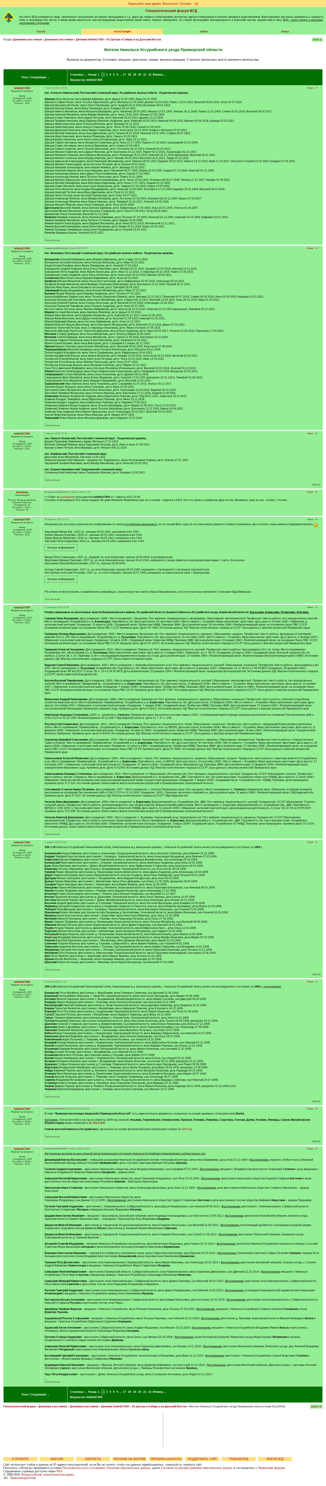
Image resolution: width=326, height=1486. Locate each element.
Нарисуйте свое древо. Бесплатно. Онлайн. (160, 3)
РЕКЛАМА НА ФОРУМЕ (129, 1459)
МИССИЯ (57, 1459)
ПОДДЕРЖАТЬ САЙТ (202, 1459)
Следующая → (39, 77)
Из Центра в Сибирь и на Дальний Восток (134, 39)
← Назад (90, 74)
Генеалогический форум (19, 1406)
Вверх (310, 88)
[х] (196, 3)
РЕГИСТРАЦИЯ (122, 31)
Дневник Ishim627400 (90, 39)
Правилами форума (271, 1468)
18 (129, 74)
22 (149, 74)
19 (134, 74)
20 (139, 74)
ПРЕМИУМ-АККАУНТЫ (165, 1459)
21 (144, 74)
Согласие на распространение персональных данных (197, 1468)
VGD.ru (41, 31)
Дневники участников (27, 39)
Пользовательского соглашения (83, 1468)
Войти (204, 31)
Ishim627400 (94, 79)
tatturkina (22, 492)
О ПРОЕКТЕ (20, 1459)
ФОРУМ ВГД (275, 1459)
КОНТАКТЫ (93, 1459)
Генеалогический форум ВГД (171, 11)
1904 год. (187, 1129)
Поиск (285, 31)
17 (124, 74)
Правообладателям (23, 1478)
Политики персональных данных (129, 1468)
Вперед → (159, 74)
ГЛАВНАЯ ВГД (238, 1459)
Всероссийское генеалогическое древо (48, 1474)
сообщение (67, 497)
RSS (60, 1471)
